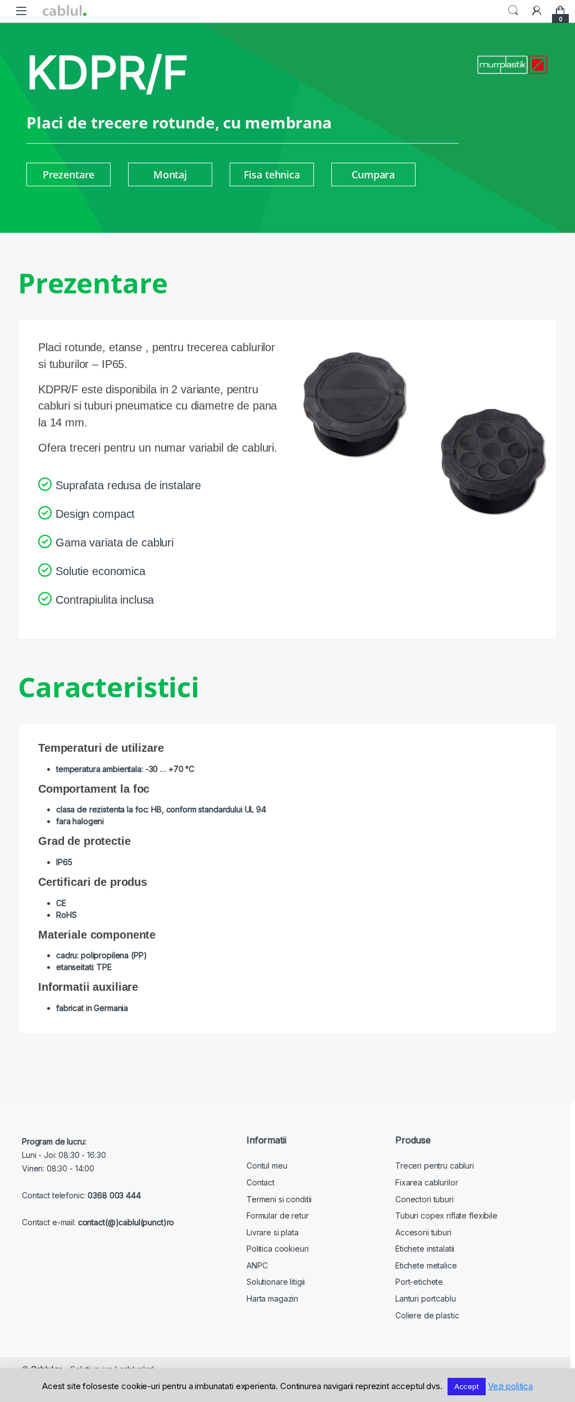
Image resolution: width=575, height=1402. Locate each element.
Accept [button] (466, 1386)
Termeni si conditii (279, 1199)
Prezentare (69, 174)
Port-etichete (419, 1281)
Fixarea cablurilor (426, 1182)
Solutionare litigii (276, 1281)
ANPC (257, 1265)
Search (513, 10)
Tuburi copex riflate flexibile (446, 1215)
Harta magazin (272, 1298)
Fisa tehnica (272, 174)
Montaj (170, 174)
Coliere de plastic (427, 1315)
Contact (261, 1182)
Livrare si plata (273, 1232)
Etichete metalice (426, 1265)
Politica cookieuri (277, 1248)
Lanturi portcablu (425, 1298)
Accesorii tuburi (423, 1232)
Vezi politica (510, 1386)
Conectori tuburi (424, 1199)
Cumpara (373, 174)
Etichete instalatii (424, 1248)
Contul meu (267, 1165)
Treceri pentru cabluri (434, 1165)
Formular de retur (278, 1215)
